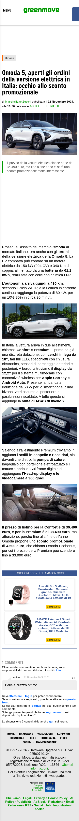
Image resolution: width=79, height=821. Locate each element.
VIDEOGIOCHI (45, 734)
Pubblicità (24, 801)
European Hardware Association (37, 787)
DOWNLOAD (17, 738)
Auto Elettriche (45, 106)
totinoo (17, 677)
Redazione (55, 801)
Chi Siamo (13, 798)
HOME (11, 734)
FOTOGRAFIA (48, 738)
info (58, 670)
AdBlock (39, 801)
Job (48, 805)
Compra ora (53, 607)
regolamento (55, 712)
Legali (27, 798)
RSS (28, 805)
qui (51, 721)
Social (38, 805)
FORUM (27, 742)
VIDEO (63, 738)
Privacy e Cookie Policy (50, 798)
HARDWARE (26, 734)
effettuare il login (20, 696)
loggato (36, 705)
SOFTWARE (63, 734)
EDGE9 (32, 738)
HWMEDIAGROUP (46, 742)
